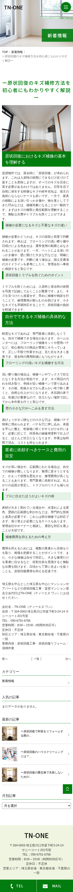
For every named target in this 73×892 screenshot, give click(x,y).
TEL (19, 885)
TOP (5, 52)
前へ (5, 658)
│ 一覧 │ (36, 658)
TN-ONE (36, 835)
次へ (68, 658)
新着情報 (17, 52)
